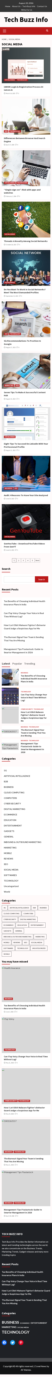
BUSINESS (8, 488)
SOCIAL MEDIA (10, 80)
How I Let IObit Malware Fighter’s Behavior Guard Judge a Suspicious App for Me (25, 627)
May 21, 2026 (10, 1063)
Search (6, 568)
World (7, 891)
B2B (6, 781)
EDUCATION (10, 820)
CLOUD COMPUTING (14, 792)
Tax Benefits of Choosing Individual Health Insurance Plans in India (24, 603)
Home (7, 6)
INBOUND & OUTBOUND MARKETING (22, 842)
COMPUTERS (10, 798)
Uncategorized (11, 886)
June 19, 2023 (10, 499)
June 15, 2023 (10, 550)
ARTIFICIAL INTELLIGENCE (17, 776)
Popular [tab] (17, 663)
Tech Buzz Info (26, 19)
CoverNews (40, 1366)
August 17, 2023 (11, 347)
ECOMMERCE (10, 814)
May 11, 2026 (10, 1165)
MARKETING (9, 385)
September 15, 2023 (12, 296)
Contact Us (42, 6)
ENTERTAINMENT (13, 825)
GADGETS (9, 831)
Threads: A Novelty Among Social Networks (26, 241)
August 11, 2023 (11, 450)
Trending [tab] (29, 663)
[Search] (47, 30)
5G (5, 770)
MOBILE (8, 853)
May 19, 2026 (10, 1114)
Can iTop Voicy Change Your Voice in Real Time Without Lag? (24, 615)
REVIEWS (8, 858)
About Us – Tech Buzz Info (23, 6)
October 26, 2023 (11, 245)
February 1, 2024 (11, 196)
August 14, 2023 (11, 399)
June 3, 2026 (9, 1012)
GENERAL (8, 836)
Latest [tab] (6, 663)
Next (37, 560)
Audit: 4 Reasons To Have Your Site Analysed (26, 495)
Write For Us (26, 10)
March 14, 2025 (10, 93)
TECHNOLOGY (22, 80)
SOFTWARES (10, 875)
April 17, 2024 (10, 145)
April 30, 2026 (10, 1216)
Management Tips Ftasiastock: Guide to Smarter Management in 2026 (23, 651)
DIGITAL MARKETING (14, 809)
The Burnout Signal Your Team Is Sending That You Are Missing (24, 639)
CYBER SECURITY (27, 709)
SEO (6, 131)
